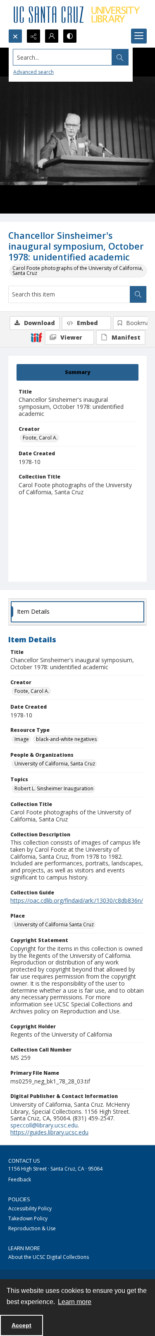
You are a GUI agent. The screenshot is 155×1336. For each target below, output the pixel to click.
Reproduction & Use (32, 1228)
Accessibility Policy (30, 1208)
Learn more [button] (74, 1301)
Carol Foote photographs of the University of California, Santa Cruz (77, 271)
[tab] (77, 372)
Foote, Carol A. (40, 437)
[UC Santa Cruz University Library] (77, 14)
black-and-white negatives (66, 739)
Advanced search (33, 71)
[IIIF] (36, 337)
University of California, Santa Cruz (54, 763)
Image (21, 739)
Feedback (19, 1179)
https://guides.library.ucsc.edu (49, 1132)
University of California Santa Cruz (54, 924)
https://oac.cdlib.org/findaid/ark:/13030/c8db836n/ (76, 900)
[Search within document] (138, 294)
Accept (21, 1325)
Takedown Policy (28, 1218)
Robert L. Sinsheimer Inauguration (53, 788)
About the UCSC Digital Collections (48, 1257)
